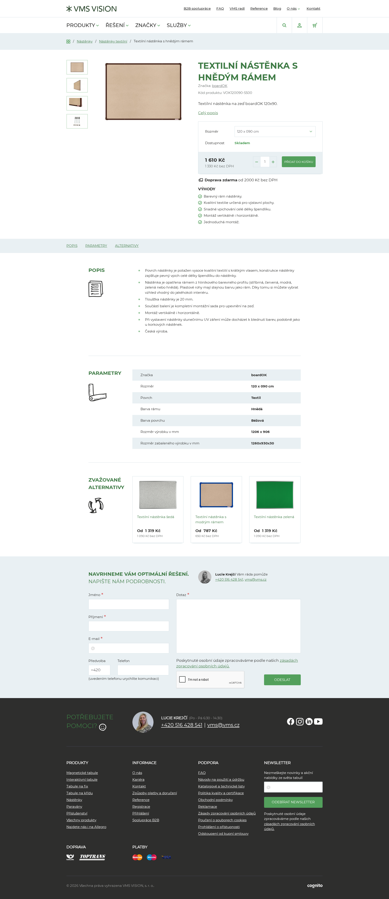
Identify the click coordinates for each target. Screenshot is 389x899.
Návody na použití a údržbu (221, 779)
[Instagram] (300, 721)
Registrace (141, 806)
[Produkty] (68, 41)
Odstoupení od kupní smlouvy (223, 833)
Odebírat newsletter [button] (293, 802)
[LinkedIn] (309, 721)
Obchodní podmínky (215, 800)
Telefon (124, 661)
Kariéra (138, 779)
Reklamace (207, 806)
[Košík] (314, 25)
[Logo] (91, 9)
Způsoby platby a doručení (154, 793)
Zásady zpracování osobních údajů (227, 813)
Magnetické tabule (82, 773)
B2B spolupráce (197, 8)
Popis (71, 246)
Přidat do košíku (298, 162)
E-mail (94, 639)
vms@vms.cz (256, 579)
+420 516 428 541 (229, 579)
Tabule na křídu (79, 793)
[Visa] (168, 857)
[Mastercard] (139, 857)
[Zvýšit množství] (273, 161)
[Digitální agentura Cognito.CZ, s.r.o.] (315, 885)
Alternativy (127, 246)
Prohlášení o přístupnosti (219, 827)
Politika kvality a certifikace (221, 793)
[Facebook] (290, 721)
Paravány (74, 806)
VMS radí (237, 8)
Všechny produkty (81, 820)
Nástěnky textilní (113, 41)
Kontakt (313, 8)
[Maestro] (154, 857)
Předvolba (97, 661)
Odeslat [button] (282, 680)
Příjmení (95, 617)
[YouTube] (318, 721)
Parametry (96, 246)
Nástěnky (85, 41)
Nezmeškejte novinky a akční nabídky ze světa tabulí (288, 775)
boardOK (219, 86)
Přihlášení (140, 813)
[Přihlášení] (299, 25)
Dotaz (181, 595)
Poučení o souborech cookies (222, 820)
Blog (277, 8)
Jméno (94, 595)
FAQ (220, 8)
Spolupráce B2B (145, 820)
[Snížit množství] (256, 161)
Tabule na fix (77, 786)
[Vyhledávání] (284, 25)
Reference (259, 8)
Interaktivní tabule (81, 779)
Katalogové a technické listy (221, 786)
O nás (292, 8)
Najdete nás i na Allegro (86, 827)
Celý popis (208, 113)
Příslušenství (76, 813)
